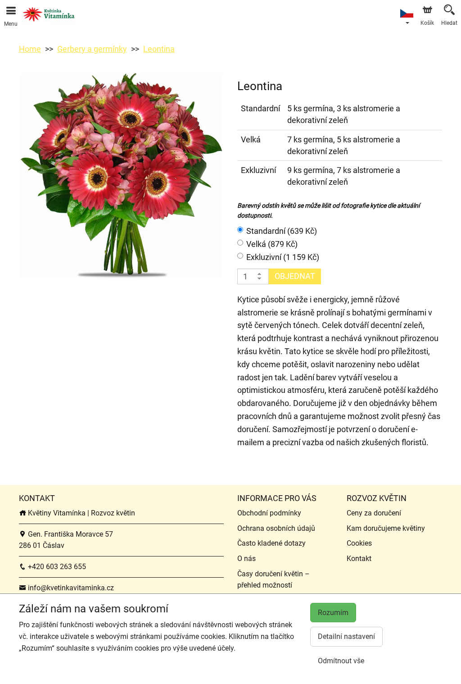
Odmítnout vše (341, 661)
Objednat (295, 276)
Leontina (159, 49)
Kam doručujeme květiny (386, 528)
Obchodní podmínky (269, 513)
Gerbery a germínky (92, 49)
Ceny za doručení (374, 513)
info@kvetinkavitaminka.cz (70, 588)
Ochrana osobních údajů (276, 528)
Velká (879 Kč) (272, 244)
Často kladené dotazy (271, 543)
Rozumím (333, 612)
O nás (246, 558)
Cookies (359, 543)
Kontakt (359, 558)
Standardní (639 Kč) (281, 231)
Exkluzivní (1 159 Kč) (282, 257)
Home (30, 49)
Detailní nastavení (346, 636)
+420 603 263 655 (56, 566)
